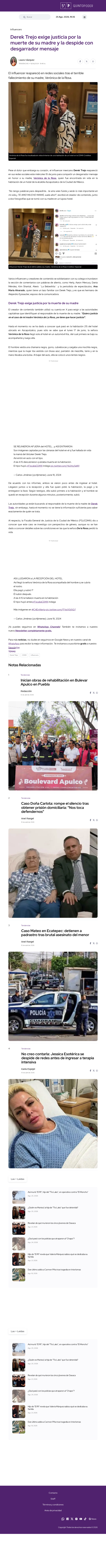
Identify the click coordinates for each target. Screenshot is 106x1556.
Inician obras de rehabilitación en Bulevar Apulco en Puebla (54, 682)
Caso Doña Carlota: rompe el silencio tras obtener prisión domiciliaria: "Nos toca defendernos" (55, 807)
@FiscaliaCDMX (34, 465)
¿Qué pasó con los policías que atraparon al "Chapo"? (51, 1238)
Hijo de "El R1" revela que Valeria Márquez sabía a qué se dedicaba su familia (58, 1255)
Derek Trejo (14, 655)
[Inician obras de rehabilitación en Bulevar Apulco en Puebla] (53, 745)
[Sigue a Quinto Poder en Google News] (92, 1519)
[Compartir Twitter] (86, 61)
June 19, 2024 (54, 474)
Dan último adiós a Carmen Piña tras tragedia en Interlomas (54, 1269)
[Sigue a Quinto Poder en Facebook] (67, 1519)
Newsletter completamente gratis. (33, 630)
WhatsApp (13, 643)
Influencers (34, 655)
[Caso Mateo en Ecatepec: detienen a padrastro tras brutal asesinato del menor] (53, 996)
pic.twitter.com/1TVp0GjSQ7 (61, 609)
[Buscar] (24, 17)
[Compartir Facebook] (80, 61)
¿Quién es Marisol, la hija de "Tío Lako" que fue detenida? (53, 1207)
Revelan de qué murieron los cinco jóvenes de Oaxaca (52, 1223)
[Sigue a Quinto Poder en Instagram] (76, 1519)
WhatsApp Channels (48, 626)
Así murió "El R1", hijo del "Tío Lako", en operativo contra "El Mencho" (58, 1192)
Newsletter (14, 647)
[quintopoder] (76, 6)
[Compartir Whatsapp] (93, 61)
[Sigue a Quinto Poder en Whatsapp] (63, 1519)
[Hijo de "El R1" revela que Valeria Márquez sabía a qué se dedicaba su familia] (18, 1259)
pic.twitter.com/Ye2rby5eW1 (65, 465)
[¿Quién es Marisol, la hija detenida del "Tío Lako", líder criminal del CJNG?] (18, 1212)
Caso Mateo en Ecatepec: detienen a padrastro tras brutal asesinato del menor (55, 932)
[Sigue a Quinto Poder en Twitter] (72, 1519)
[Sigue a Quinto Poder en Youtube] (81, 1519)
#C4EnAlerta (38, 609)
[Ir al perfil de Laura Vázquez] (13, 61)
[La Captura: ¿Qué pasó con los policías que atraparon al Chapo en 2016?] (18, 1243)
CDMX (24, 655)
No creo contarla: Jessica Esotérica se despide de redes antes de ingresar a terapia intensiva (57, 1058)
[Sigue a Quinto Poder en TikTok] (85, 1519)
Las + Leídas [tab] (17, 1179)
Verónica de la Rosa (44, 178)
